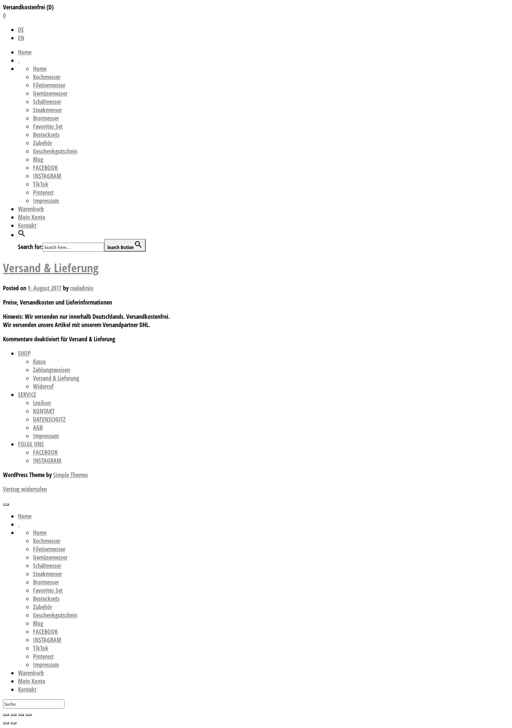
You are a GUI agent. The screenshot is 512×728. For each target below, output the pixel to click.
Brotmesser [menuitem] (46, 582)
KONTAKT (44, 411)
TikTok (40, 184)
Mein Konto (31, 217)
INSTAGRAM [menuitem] (47, 640)
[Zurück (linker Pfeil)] (6, 723)
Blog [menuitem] (38, 623)
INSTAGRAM (47, 176)
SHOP (24, 353)
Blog (38, 159)
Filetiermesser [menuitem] (49, 549)
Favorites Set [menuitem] (48, 590)
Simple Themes (70, 475)
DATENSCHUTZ (49, 419)
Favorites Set (48, 126)
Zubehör (42, 143)
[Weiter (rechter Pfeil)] (13, 723)
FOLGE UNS (31, 444)
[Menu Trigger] (6, 504)
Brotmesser (46, 118)
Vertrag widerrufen (25, 489)
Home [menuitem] (24, 516)
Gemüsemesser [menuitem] (50, 557)
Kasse (39, 361)
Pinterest (43, 192)
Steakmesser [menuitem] (47, 574)
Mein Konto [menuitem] (31, 681)
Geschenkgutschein (55, 151)
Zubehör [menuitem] (42, 607)
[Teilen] (13, 715)
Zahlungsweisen (51, 370)
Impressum (46, 201)
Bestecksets (46, 135)
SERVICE (27, 394)
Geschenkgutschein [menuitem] (55, 615)
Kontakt (27, 225)
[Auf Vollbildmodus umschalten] (21, 715)
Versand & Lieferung (51, 268)
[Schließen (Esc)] (6, 715)
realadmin (81, 288)
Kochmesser (46, 77)
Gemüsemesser (50, 93)
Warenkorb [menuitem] (31, 673)
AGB (38, 427)
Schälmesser (47, 102)
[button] (21, 235)
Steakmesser (47, 110)
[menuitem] (18, 524)
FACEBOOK (45, 168)
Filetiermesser (49, 85)
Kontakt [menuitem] (27, 689)
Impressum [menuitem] (46, 664)
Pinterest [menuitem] (43, 656)
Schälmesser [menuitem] (47, 565)
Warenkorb (31, 209)
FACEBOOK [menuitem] (45, 631)
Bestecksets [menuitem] (46, 598)
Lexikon (42, 403)
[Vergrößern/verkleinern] (28, 715)
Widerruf (43, 386)
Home (24, 52)
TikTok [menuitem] (40, 648)
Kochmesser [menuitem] (46, 541)
